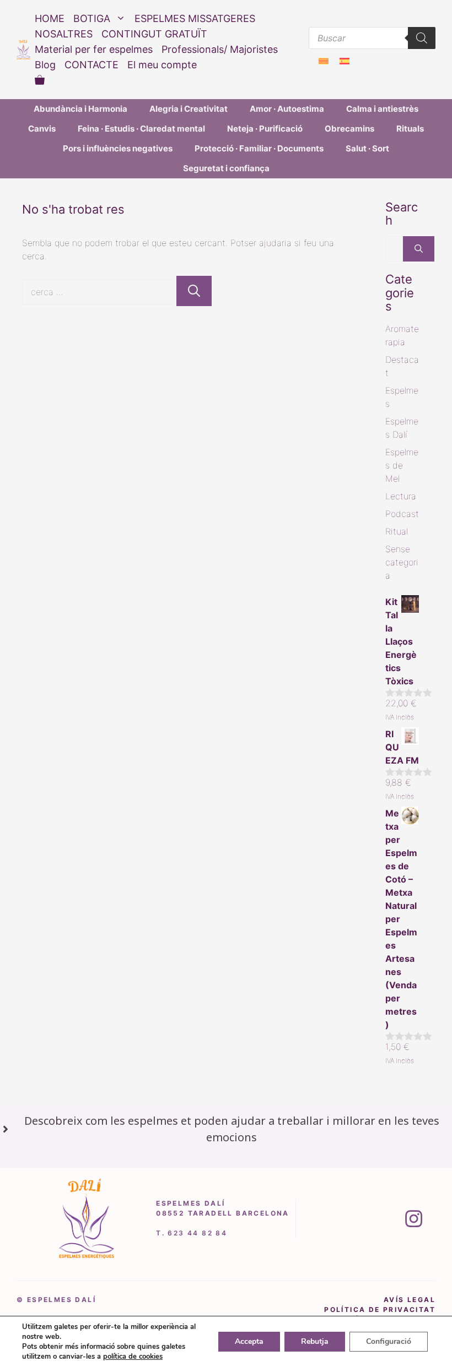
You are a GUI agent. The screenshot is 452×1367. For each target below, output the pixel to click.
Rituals (410, 128)
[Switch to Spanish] (344, 60)
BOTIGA (91, 18)
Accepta (249, 1341)
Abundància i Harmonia (80, 109)
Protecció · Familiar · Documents (259, 148)
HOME (49, 18)
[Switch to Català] (323, 60)
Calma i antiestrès (382, 109)
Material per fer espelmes (94, 49)
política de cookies (133, 1356)
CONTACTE (91, 64)
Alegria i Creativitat (188, 109)
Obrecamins (349, 128)
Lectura (400, 496)
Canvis (42, 128)
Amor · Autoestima (287, 109)
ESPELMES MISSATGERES (194, 18)
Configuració (388, 1341)
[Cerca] (194, 291)
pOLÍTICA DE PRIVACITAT (379, 1309)
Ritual (396, 531)
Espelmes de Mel (401, 465)
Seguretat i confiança (226, 168)
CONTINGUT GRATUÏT (154, 34)
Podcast (402, 513)
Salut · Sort (367, 148)
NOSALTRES (64, 34)
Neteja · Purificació (265, 128)
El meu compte (162, 64)
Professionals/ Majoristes (220, 49)
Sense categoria (401, 562)
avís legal (409, 1299)
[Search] (421, 38)
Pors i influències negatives (118, 148)
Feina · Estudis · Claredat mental (141, 128)
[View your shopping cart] (39, 80)
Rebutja (315, 1341)
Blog (45, 64)
